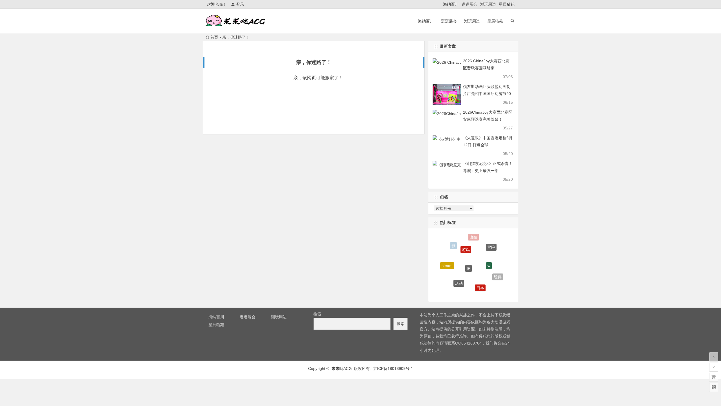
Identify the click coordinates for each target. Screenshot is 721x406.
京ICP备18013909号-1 (393, 368)
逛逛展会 (469, 4)
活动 (459, 279)
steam (447, 263)
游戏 (466, 245)
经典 (498, 275)
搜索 (317, 314)
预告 (468, 292)
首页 (214, 37)
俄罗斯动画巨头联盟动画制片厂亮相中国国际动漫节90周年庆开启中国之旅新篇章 (487, 93)
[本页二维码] (713, 387)
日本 (480, 284)
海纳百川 (451, 4)
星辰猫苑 (507, 4)
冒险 (491, 245)
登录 (240, 4)
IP (468, 262)
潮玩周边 (488, 4)
